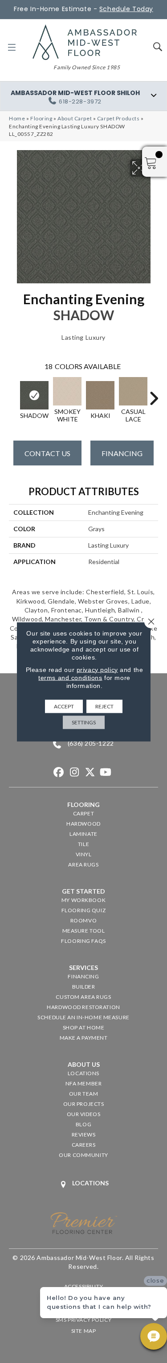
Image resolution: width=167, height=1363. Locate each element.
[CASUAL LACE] (133, 391)
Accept (64, 706)
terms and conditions (70, 677)
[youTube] (105, 772)
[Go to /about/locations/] (83, 1184)
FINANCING (122, 453)
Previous (13, 393)
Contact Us (47, 453)
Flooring (41, 118)
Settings (84, 722)
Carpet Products (118, 118)
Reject (104, 706)
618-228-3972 (80, 101)
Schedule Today (126, 8)
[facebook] (59, 772)
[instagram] (74, 772)
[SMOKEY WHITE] (67, 391)
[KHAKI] (100, 395)
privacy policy (97, 669)
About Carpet (74, 118)
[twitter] (90, 772)
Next (153, 393)
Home (17, 118)
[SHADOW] (34, 395)
